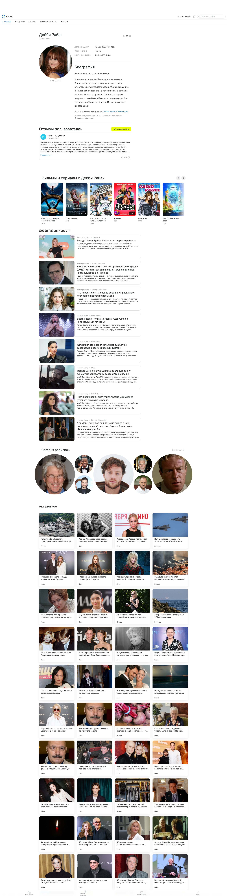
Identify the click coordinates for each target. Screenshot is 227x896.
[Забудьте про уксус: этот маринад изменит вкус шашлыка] (170, 569)
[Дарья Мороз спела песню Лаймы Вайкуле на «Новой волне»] (56, 720)
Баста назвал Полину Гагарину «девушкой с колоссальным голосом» (102, 320)
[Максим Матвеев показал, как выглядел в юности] (94, 872)
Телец (98, 51)
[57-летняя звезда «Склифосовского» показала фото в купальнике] (132, 834)
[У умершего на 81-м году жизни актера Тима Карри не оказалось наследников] (170, 796)
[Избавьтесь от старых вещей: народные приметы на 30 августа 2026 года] (132, 796)
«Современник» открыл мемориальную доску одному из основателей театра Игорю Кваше (104, 372)
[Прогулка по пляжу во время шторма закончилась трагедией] (170, 682)
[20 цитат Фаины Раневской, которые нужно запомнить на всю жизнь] (132, 644)
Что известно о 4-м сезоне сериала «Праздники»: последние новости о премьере (106, 294)
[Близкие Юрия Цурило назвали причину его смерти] (94, 720)
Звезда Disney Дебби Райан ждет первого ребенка (106, 240)
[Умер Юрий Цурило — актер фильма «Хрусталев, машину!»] (56, 758)
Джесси (118, 218)
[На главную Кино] (9, 16)
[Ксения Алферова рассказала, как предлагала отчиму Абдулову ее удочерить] (94, 531)
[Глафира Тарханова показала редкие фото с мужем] (94, 569)
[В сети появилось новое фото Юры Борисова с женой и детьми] (132, 758)
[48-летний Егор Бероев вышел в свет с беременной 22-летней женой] (94, 834)
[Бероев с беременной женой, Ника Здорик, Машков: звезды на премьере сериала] (170, 872)
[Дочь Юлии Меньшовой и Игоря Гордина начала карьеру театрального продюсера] (56, 644)
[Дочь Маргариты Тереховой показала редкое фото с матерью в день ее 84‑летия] (56, 606)
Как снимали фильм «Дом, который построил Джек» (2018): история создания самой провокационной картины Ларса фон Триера (107, 269)
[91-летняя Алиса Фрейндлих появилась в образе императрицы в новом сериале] (94, 682)
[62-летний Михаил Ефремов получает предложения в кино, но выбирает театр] (132, 872)
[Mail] (3, 16)
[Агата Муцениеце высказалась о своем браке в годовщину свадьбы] (132, 682)
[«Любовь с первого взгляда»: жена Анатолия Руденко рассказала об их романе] (56, 569)
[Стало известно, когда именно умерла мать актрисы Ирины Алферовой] (170, 720)
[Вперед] (183, 178)
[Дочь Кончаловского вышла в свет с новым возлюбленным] (56, 796)
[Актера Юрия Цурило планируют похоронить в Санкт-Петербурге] (170, 834)
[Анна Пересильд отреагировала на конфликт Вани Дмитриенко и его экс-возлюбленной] (94, 644)
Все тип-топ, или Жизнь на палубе (98, 219)
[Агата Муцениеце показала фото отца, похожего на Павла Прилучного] (56, 872)
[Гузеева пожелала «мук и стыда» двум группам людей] (56, 682)
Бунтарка (142, 218)
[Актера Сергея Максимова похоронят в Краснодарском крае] (56, 834)
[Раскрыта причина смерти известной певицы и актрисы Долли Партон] (132, 569)
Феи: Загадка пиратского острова (50, 219)
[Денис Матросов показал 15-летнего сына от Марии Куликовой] (94, 758)
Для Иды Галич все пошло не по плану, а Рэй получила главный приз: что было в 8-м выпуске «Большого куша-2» (105, 426)
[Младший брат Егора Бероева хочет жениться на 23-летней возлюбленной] (170, 758)
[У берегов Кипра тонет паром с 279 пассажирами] (170, 606)
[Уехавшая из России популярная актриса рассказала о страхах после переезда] (132, 531)
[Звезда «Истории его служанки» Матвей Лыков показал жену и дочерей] (94, 796)
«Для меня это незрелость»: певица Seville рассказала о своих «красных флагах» (102, 346)
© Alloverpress (55, 81)
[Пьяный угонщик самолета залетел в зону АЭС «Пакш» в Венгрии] (170, 531)
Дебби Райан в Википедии (115, 111)
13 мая (98, 47)
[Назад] (178, 178)
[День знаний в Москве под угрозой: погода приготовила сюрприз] (132, 606)
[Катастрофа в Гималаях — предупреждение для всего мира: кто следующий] (56, 531)
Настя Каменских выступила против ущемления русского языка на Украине (105, 398)
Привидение (71, 218)
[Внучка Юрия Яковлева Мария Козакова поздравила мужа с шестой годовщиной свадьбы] (94, 606)
